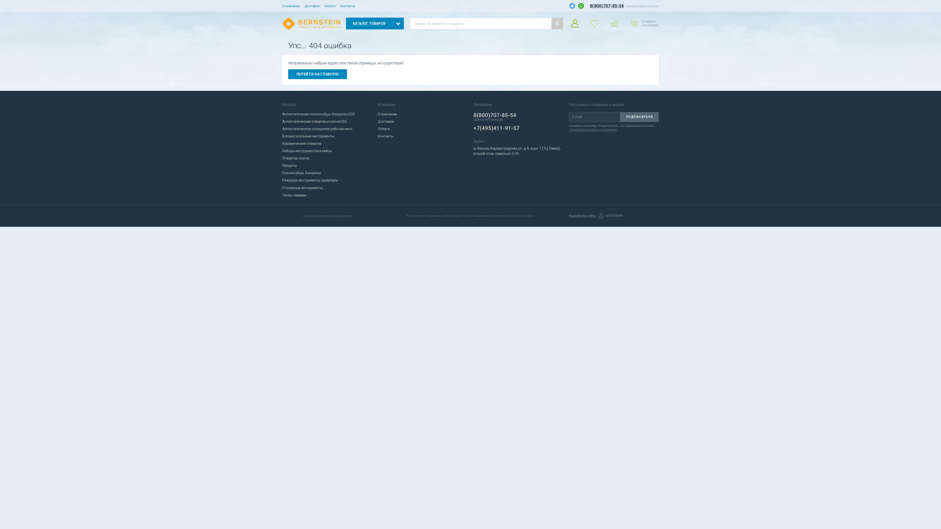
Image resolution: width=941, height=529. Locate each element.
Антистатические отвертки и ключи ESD (314, 121)
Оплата (329, 6)
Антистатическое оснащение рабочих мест (317, 129)
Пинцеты (289, 166)
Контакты (347, 6)
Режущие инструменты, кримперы (310, 180)
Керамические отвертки (302, 143)
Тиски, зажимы (294, 195)
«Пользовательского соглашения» (593, 130)
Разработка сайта (582, 215)
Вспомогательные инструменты (308, 136)
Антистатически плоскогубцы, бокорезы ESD (318, 114)
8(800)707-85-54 (607, 5)
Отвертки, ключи (295, 158)
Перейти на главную (318, 74)
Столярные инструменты (302, 188)
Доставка (312, 6)
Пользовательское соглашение (327, 215)
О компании (291, 6)
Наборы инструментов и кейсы (307, 151)
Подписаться (639, 117)
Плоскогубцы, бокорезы (301, 173)
